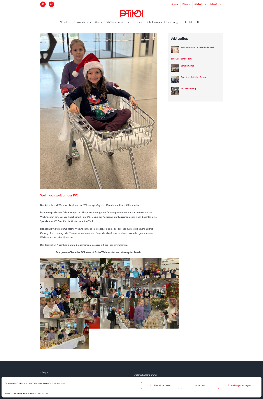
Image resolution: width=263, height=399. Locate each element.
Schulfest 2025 (187, 66)
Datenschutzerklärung (13, 393)
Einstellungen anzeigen (239, 385)
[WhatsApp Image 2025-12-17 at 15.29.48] (124, 260)
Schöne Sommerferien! (181, 59)
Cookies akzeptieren (160, 385)
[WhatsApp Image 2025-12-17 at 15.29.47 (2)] (154, 300)
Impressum (46, 393)
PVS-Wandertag (188, 88)
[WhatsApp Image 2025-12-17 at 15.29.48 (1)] (154, 280)
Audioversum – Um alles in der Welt (197, 47)
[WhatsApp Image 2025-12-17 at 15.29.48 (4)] (64, 280)
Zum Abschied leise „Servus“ (194, 77)
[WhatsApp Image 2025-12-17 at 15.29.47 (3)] (124, 300)
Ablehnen (200, 385)
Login (45, 372)
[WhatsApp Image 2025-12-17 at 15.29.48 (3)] (94, 280)
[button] (198, 22)
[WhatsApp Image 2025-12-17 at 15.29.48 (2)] (124, 280)
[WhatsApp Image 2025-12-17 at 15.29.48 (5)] (154, 260)
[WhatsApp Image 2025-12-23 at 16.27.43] (94, 260)
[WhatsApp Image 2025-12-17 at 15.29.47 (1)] (64, 320)
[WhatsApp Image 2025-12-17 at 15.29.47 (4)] (94, 300)
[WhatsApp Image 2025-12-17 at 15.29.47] (64, 300)
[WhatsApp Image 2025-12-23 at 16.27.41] (64, 260)
